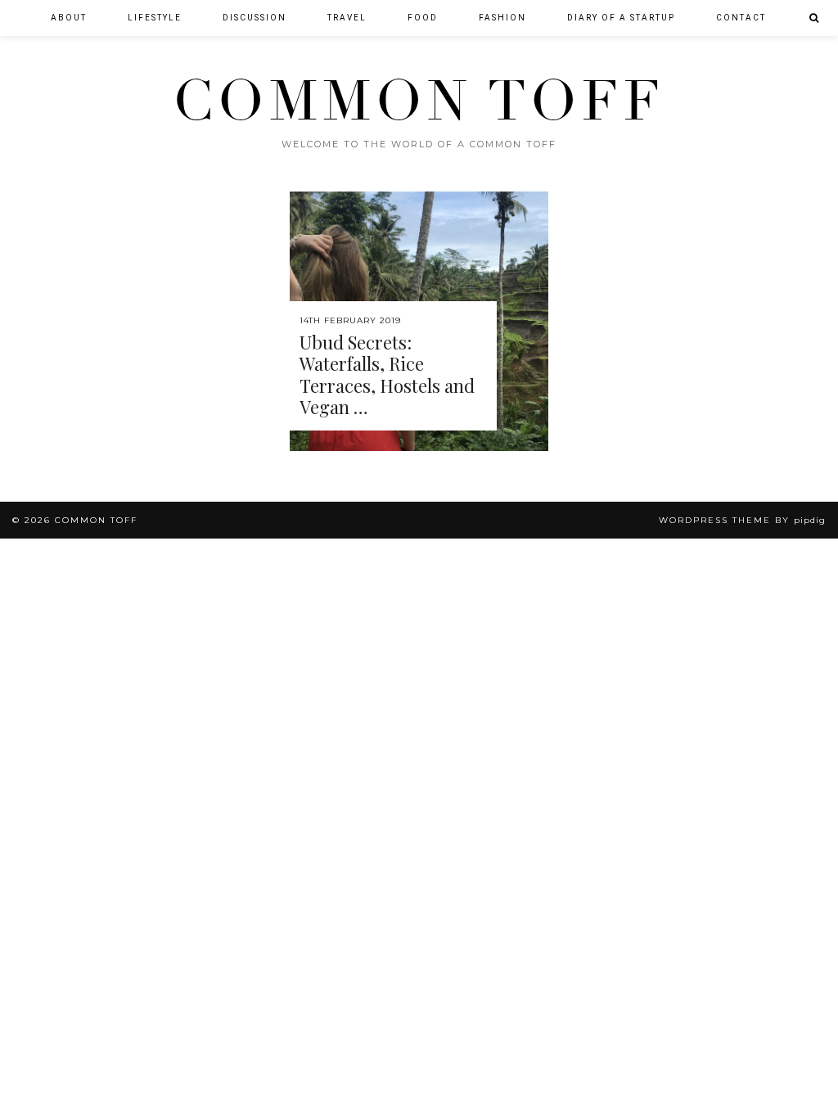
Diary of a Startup (621, 17)
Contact (741, 17)
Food (423, 17)
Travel (347, 17)
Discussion (254, 17)
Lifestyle (155, 17)
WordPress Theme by (742, 520)
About (69, 17)
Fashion (502, 17)
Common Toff (419, 101)
